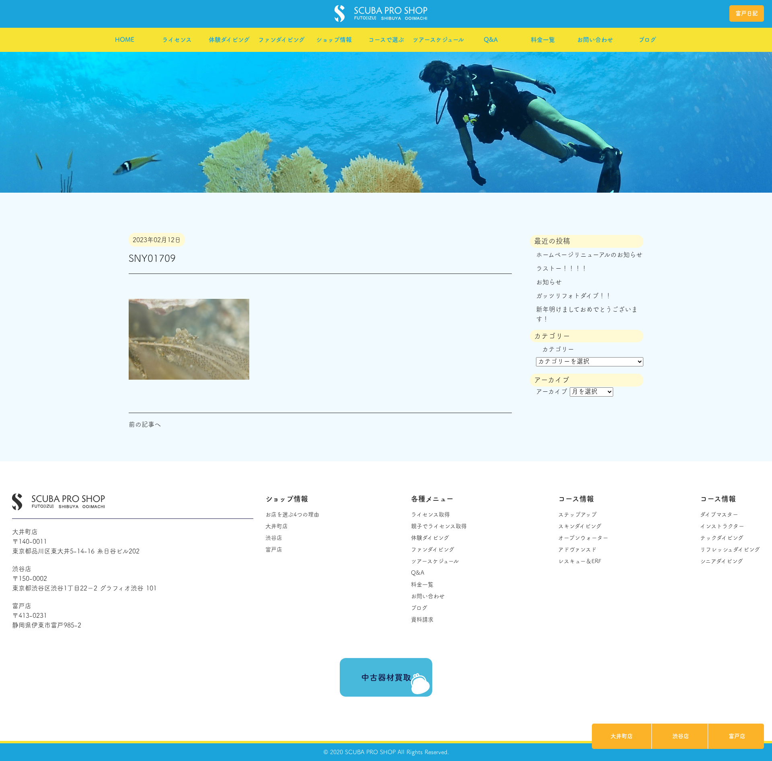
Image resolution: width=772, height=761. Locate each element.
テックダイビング (721, 538)
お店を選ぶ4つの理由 (292, 514)
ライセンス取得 (430, 514)
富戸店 (737, 736)
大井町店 (621, 736)
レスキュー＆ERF (579, 561)
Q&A (491, 40)
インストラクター (722, 526)
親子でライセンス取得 (439, 526)
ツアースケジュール (438, 40)
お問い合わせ (595, 40)
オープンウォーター (583, 538)
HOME (124, 40)
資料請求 (422, 619)
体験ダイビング (229, 40)
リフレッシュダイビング (730, 549)
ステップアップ (577, 514)
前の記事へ (145, 424)
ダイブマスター (719, 514)
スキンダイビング (580, 526)
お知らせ (549, 282)
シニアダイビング (721, 561)
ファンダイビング (281, 40)
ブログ (647, 40)
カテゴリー (558, 349)
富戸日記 (746, 13)
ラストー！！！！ (561, 268)
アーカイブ (551, 391)
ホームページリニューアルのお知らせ (589, 254)
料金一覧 (543, 40)
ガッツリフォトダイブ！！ (574, 295)
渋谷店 (680, 736)
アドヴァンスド (577, 549)
